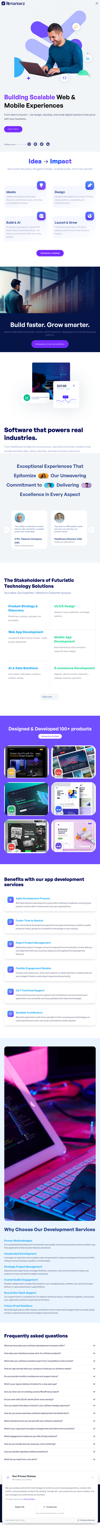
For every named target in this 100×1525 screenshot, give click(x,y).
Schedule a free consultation (50, 344)
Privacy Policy (29, 1499)
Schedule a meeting (50, 253)
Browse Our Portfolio (50, 739)
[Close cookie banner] (92, 1477)
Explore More (13, 129)
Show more (47, 699)
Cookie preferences (87, 1520)
